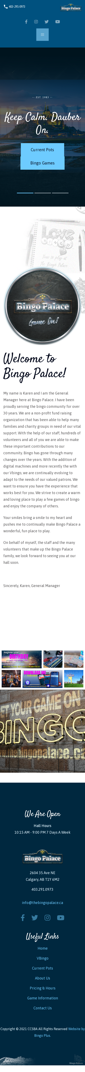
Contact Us (42, 1008)
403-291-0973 (14, 6)
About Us (42, 978)
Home (43, 948)
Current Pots (42, 149)
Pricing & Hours (42, 988)
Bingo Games (42, 163)
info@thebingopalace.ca (42, 902)
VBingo (42, 958)
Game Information (42, 998)
